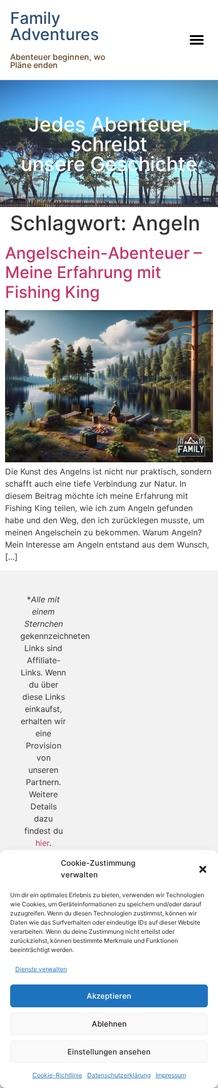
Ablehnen (109, 1024)
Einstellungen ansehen (109, 1052)
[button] (203, 869)
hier (42, 843)
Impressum (171, 1075)
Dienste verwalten (41, 969)
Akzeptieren (109, 996)
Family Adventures (54, 26)
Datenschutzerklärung (119, 1075)
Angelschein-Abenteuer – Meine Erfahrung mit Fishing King (103, 272)
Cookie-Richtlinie (57, 1075)
